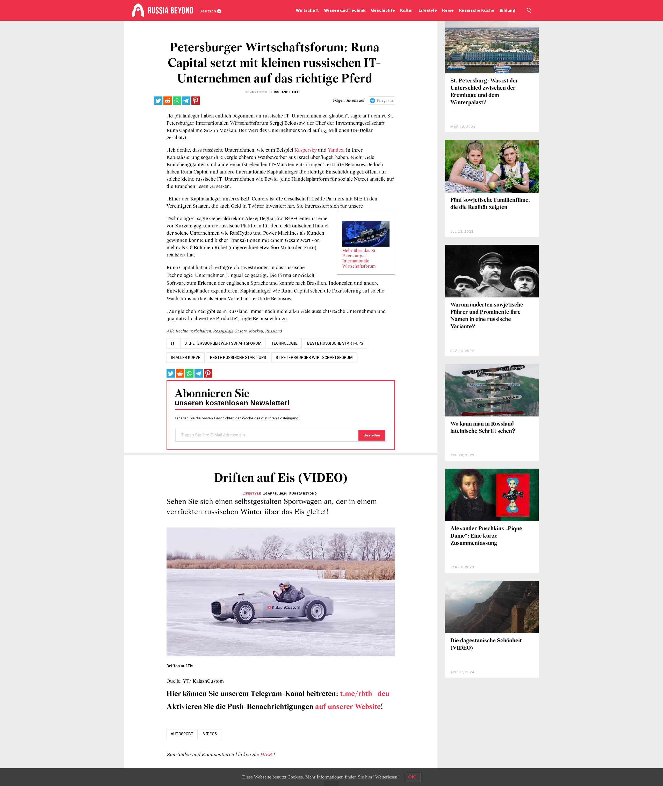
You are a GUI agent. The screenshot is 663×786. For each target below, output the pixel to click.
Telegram (384, 101)
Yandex (335, 150)
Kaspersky (305, 150)
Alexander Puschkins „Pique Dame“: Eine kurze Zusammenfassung (486, 536)
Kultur (406, 10)
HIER (266, 754)
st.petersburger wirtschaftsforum (223, 343)
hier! (369, 777)
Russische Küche (476, 10)
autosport (182, 734)
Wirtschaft (307, 10)
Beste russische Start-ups (238, 357)
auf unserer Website (348, 707)
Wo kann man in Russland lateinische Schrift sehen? (482, 427)
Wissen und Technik (345, 10)
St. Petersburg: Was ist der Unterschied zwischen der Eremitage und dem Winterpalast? (484, 92)
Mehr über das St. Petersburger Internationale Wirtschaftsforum (359, 259)
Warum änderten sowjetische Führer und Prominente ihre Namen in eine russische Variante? (486, 316)
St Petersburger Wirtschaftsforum (314, 357)
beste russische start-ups (335, 343)
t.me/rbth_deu (365, 694)
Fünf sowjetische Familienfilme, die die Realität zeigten (490, 204)
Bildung (507, 10)
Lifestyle (428, 10)
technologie (284, 343)
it (173, 343)
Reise (448, 10)
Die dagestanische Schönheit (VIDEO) (486, 644)
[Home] (138, 10)
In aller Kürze (185, 357)
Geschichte (383, 10)
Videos (210, 734)
